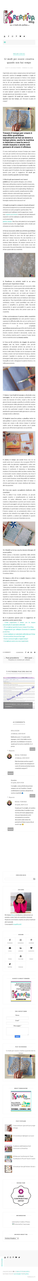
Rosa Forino (21, 755)
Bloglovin (31, 951)
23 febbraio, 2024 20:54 (22, 758)
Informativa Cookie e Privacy (21, 1222)
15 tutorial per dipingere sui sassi (23, 1136)
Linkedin (20, 951)
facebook (10, 943)
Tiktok (10, 959)
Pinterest (31, 943)
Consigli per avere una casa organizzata (16, 641)
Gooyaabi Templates (21, 1274)
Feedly (31, 959)
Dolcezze (15, 731)
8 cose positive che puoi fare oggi (14, 636)
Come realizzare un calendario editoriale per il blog (19, 634)
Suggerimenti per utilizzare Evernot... (17, 705)
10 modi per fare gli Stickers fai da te (24, 1166)
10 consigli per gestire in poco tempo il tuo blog (18, 627)
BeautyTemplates (22, 1271)
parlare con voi (19, 53)
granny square (7, 221)
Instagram (21, 943)
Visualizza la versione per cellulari (19, 660)
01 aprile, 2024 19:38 (17, 782)
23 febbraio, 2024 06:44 (18, 733)
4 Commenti (7, 652)
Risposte (11, 750)
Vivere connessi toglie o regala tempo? (16, 639)
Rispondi (32, 749)
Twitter (10, 967)
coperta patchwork (11, 214)
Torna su (30, 1277)
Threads (20, 967)
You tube (20, 959)
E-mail (10, 951)
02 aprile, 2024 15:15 (21, 804)
